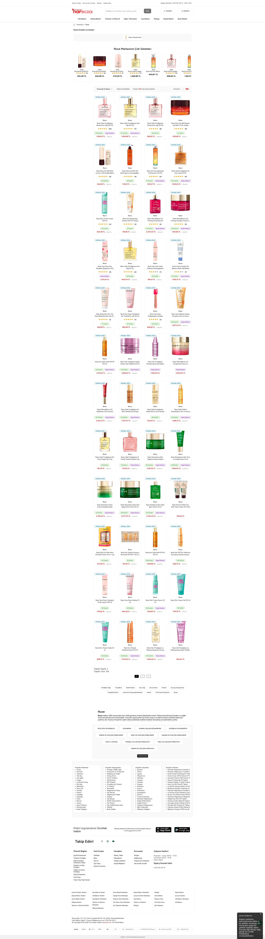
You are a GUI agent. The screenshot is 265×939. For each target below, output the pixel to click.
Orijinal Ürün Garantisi (141, 861)
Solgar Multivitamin (144, 801)
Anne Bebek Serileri (78, 899)
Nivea (175, 692)
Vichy (78, 799)
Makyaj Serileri (76, 902)
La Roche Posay (82, 782)
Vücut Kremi (153, 687)
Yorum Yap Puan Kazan (81, 880)
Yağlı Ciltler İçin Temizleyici (169, 742)
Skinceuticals (81, 807)
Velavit (79, 793)
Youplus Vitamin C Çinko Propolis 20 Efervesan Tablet (186, 782)
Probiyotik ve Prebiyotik (115, 772)
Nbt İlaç (79, 784)
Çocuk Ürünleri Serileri (79, 892)
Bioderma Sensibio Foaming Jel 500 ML (181, 788)
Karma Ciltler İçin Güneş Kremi (111, 735)
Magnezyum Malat (113, 774)
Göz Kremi (110, 803)
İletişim (99, 3)
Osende (140, 782)
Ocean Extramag (143, 797)
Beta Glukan (111, 809)
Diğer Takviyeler (130, 19)
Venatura (80, 774)
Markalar (97, 855)
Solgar (79, 780)
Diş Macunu (111, 793)
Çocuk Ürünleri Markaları (142, 895)
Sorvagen (80, 778)
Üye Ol (96, 861)
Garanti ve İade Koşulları (78, 866)
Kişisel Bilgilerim (119, 863)
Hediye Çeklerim (120, 861)
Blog (95, 858)
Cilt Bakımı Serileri (98, 895)
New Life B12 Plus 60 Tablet (177, 784)
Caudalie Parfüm (113, 692)
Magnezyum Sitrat (113, 790)
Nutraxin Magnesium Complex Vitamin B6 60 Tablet (185, 770)
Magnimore (141, 776)
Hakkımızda (107, 3)
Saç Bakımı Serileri (98, 892)
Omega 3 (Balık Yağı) (114, 770)
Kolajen (109, 797)
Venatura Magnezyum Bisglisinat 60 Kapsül (182, 797)
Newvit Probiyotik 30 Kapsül (177, 780)
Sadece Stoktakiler (123, 89)
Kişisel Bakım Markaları (141, 892)
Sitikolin (109, 807)
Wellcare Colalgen (143, 809)
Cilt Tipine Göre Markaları (121, 902)
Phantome (141, 790)
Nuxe (81, 69)
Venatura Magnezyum (145, 805)
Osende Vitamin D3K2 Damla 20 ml (179, 807)
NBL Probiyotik (142, 807)
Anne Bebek (182, 19)
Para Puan (77, 877)
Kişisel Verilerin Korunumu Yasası (79, 862)
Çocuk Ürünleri (180, 895)
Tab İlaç (79, 776)
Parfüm (164, 687)
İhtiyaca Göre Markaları (121, 899)
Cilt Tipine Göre (159, 902)
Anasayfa (80, 25)
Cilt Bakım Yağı (106, 687)
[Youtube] (113, 841)
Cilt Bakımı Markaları (182, 899)
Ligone (139, 774)
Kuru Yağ (142, 687)
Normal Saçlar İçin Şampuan (150, 728)
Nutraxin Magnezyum (144, 799)
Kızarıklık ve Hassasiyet (178, 728)
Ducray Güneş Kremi (177, 687)
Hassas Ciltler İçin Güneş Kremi (174, 735)
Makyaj (156, 19)
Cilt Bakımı (82, 19)
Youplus (140, 784)
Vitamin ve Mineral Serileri (80, 905)
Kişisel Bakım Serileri (78, 895)
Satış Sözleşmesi (79, 874)
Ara (147, 11)
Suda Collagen (82, 809)
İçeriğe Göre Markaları (120, 895)
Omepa (139, 780)
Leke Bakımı (127, 728)
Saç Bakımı (145, 19)
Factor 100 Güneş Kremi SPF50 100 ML (181, 795)
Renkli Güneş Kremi (114, 801)
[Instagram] (108, 841)
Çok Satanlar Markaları (120, 905)
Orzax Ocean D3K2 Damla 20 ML (179, 776)
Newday (140, 778)
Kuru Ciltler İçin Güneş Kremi (142, 735)
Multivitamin (111, 780)
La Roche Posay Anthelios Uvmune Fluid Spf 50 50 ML (186, 793)
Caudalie (80, 795)
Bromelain (110, 788)
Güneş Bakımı (95, 19)
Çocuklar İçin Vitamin (114, 784)
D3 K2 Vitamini (112, 778)
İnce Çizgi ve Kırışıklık (106, 728)
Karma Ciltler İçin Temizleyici (142, 748)
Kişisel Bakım (168, 19)
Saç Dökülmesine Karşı (115, 805)
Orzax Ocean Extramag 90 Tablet (179, 774)
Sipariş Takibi (76, 3)
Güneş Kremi (111, 776)
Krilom (139, 772)
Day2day (80, 797)
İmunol (139, 788)
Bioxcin (79, 801)
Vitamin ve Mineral (112, 19)
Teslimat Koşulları (79, 858)
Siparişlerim (118, 858)
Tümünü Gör (142, 756)
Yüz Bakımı (118, 687)
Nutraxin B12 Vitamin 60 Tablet (178, 805)
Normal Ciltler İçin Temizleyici (138, 742)
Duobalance (141, 793)
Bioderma (80, 786)
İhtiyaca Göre (158, 899)
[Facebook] (102, 841)
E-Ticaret (127, 937)
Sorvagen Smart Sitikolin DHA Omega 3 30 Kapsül (185, 803)
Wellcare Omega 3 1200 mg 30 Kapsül (180, 809)
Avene (79, 803)
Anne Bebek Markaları (120, 892)
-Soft (122, 937)
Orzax (79, 770)
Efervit (139, 795)
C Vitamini (110, 786)
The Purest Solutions (162, 692)
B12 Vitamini (111, 782)
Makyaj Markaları (98, 908)
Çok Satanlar (158, 905)
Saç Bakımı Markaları (99, 899)
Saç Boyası (111, 799)
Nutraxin (80, 772)
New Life (80, 788)
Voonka (79, 790)
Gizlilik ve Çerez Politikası (79, 871)
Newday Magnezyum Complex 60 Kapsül (182, 772)
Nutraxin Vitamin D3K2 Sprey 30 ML (180, 778)
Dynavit (140, 770)
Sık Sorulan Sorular (89, 3)
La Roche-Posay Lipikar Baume (132, 692)
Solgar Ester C (142, 803)
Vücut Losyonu (111, 742)
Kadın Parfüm (130, 687)
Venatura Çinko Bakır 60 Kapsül (178, 801)
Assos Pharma (82, 805)
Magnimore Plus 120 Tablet (177, 799)
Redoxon (140, 786)
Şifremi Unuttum (99, 866)
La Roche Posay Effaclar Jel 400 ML (180, 786)
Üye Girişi (97, 863)
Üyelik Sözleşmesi (79, 855)
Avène (149, 692)
